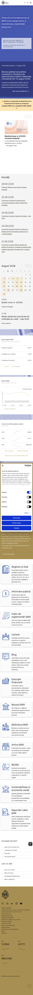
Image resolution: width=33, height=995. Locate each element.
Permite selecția (16, 523)
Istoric (7, 366)
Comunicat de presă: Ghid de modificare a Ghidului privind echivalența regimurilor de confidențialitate (15, 232)
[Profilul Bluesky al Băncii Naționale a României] (21, 903)
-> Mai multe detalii (8, 554)
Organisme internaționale (12, 876)
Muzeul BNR (18, 704)
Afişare (26, 513)
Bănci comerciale (9, 879)
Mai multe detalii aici (20, 91)
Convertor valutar (22, 451)
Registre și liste (20, 566)
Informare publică (21, 591)
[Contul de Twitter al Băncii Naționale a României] (3, 903)
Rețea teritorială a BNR (7, 917)
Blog (14, 654)
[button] (30, 3)
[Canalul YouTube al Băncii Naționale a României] (7, 903)
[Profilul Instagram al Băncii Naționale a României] (16, 903)
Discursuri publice (9, 856)
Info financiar (16, 366)
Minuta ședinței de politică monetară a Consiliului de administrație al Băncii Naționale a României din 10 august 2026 (16, 75)
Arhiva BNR (18, 744)
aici (11, 46)
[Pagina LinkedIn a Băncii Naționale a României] (12, 903)
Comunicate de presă (10, 850)
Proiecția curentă (10, 409)
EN (27, 2)
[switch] (29, 497)
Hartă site (4, 933)
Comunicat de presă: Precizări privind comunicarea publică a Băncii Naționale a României (15, 203)
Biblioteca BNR (20, 724)
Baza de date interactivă (11, 847)
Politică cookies (6, 927)
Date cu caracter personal (8, 925)
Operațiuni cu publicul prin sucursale (11, 919)
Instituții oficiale (9, 870)
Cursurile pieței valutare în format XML (16, 455)
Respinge (16, 528)
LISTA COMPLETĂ (9, 451)
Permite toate (16, 518)
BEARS (15, 764)
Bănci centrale (8, 873)
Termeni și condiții (6, 923)
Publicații (7, 853)
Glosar (3, 931)
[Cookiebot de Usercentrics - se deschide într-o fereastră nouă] (24, 466)
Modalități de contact (7, 915)
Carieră (15, 634)
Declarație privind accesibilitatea (10, 929)
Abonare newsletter (7, 921)
